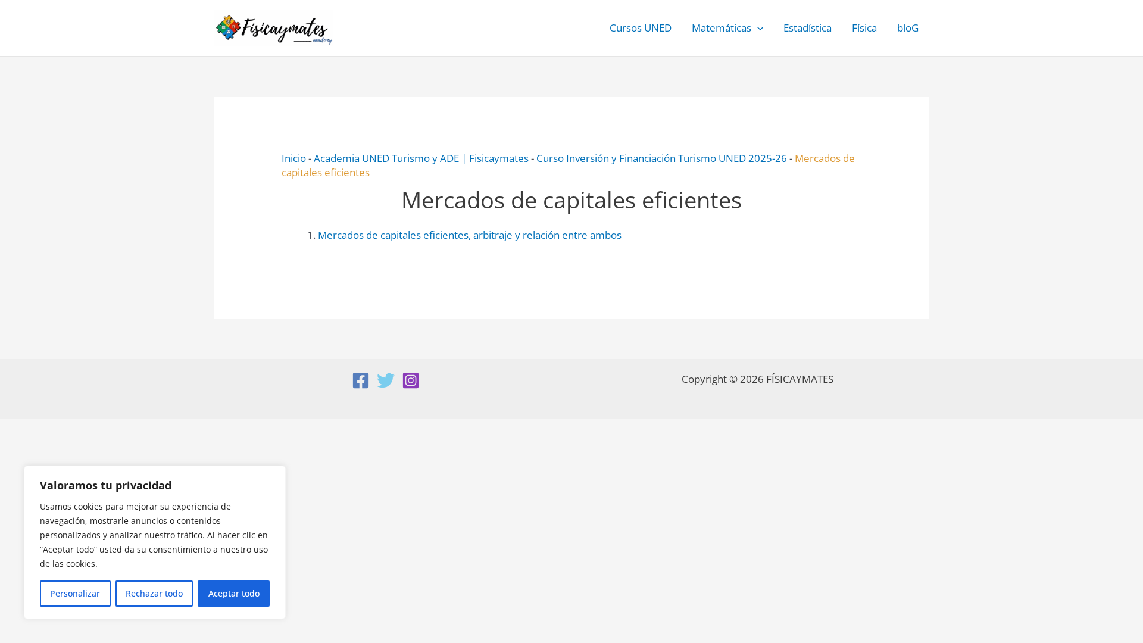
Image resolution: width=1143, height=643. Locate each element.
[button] (757, 28)
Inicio (294, 158)
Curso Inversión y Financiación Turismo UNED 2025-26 (661, 158)
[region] (155, 542)
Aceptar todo (234, 593)
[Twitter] (386, 380)
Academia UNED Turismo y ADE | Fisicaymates (421, 158)
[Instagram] (411, 380)
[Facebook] (361, 380)
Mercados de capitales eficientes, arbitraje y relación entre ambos (470, 235)
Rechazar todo (154, 593)
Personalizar (75, 593)
